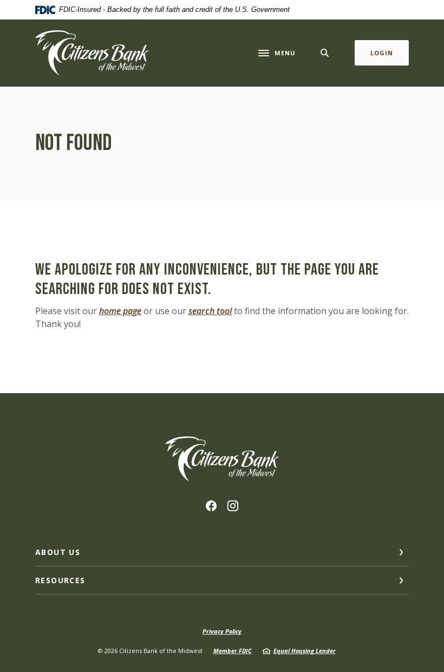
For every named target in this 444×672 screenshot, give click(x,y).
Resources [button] (60, 580)
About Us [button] (57, 552)
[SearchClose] (324, 52)
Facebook (211, 505)
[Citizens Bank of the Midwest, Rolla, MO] (92, 53)
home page (120, 311)
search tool (210, 311)
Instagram (232, 505)
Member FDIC (232, 651)
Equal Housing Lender (304, 651)
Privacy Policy (222, 631)
